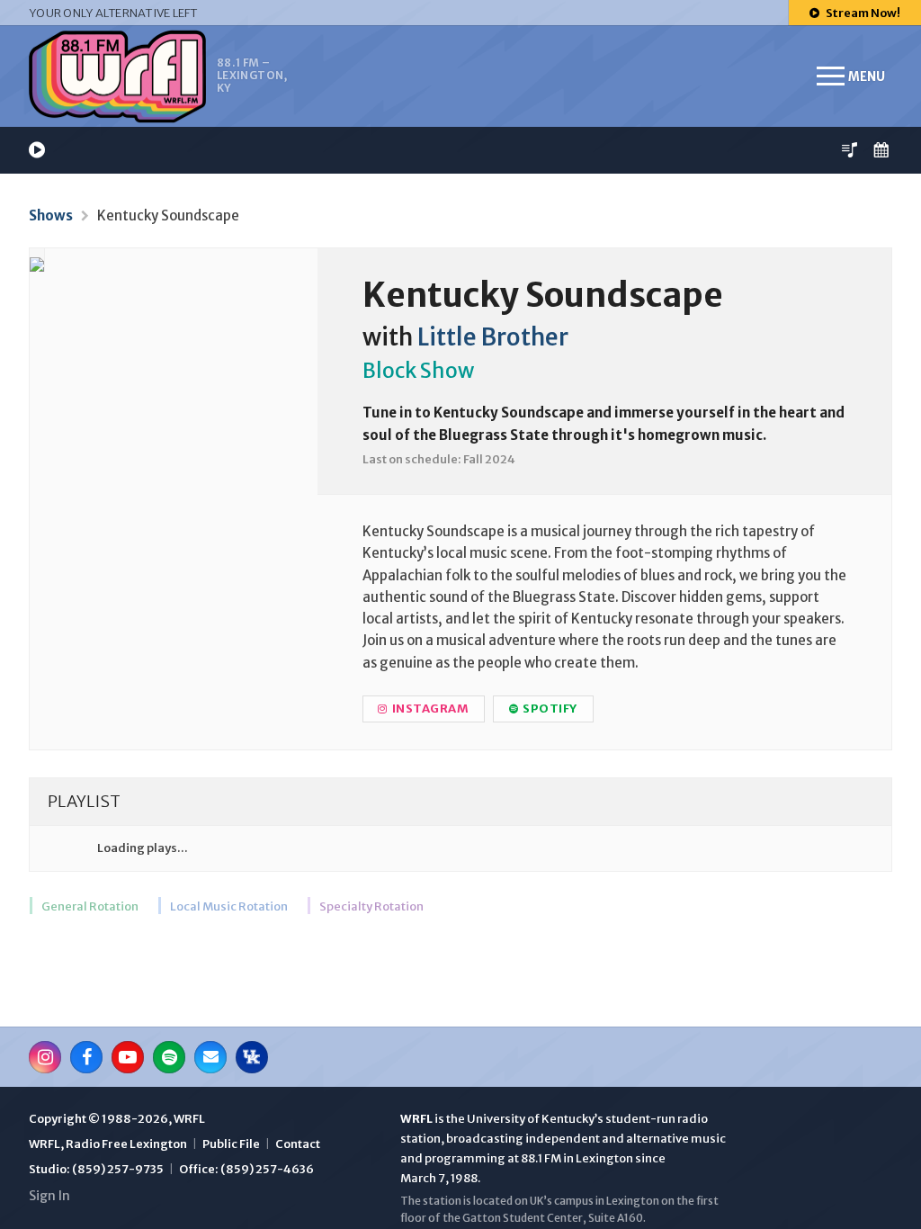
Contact (297, 1144)
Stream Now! (862, 13)
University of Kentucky (531, 1118)
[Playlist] (849, 149)
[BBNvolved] (252, 1057)
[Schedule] (881, 149)
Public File (231, 1144)
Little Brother (492, 337)
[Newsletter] (210, 1057)
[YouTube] (128, 1057)
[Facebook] (86, 1057)
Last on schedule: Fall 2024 (438, 459)
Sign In (49, 1196)
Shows (51, 215)
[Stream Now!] (37, 150)
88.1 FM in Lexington (577, 1158)
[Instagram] (45, 1057)
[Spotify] (169, 1057)
